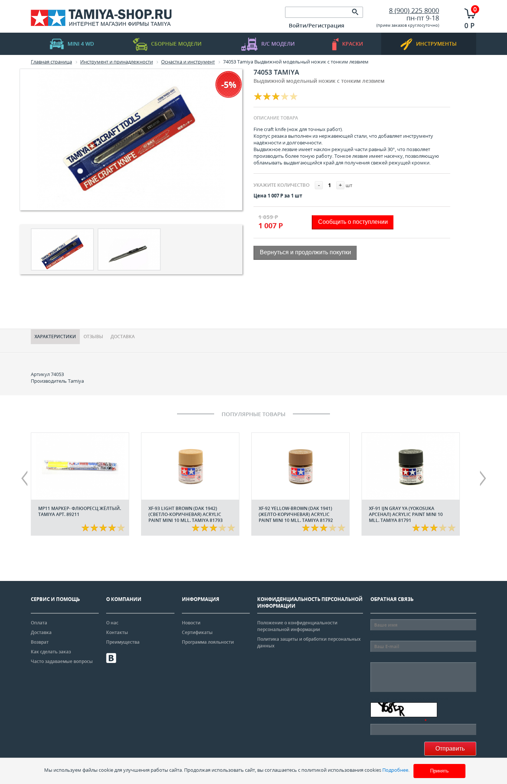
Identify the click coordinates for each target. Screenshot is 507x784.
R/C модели (278, 43)
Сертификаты (197, 632)
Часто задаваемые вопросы (62, 661)
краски (352, 43)
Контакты (117, 632)
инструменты (436, 43)
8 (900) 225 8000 (414, 10)
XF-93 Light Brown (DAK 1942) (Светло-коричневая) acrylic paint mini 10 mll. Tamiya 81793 (185, 514)
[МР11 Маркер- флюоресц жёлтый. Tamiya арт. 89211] (80, 466)
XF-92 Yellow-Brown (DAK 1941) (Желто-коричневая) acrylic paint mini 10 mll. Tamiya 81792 (296, 514)
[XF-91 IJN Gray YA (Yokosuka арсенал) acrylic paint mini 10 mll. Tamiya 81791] (410, 466)
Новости (191, 623)
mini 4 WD (81, 43)
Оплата (39, 623)
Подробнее (395, 770)
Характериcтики (55, 336)
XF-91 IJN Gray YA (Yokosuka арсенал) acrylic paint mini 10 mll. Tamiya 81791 (406, 514)
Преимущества (123, 642)
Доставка (123, 336)
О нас (112, 623)
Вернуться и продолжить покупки (305, 252)
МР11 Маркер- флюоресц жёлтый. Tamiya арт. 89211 (79, 511)
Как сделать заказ (51, 652)
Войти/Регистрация (316, 25)
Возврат (40, 642)
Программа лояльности (208, 642)
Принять (439, 771)
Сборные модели (176, 43)
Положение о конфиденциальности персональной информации (297, 626)
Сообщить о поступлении (353, 222)
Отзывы (93, 336)
